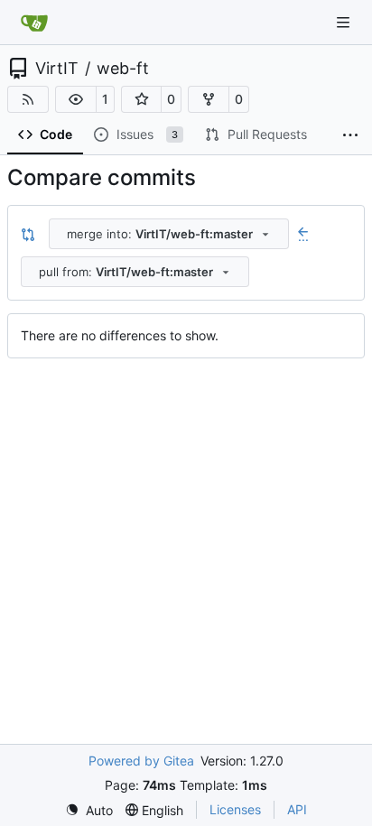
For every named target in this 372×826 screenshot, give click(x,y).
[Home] (34, 22)
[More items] (350, 135)
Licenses (235, 809)
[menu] (89, 810)
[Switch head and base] (28, 234)
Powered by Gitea (141, 760)
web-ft (123, 69)
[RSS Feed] (28, 99)
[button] (76, 99)
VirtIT (57, 69)
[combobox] (169, 233)
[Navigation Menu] (345, 22)
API (297, 809)
